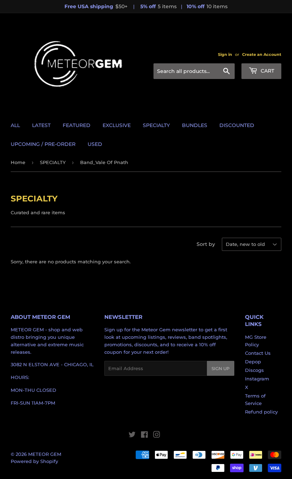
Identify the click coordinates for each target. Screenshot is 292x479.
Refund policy (261, 412)
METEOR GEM (44, 454)
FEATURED (76, 125)
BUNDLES (194, 125)
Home (18, 162)
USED (95, 144)
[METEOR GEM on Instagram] (156, 435)
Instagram (257, 378)
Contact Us (258, 353)
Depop (253, 361)
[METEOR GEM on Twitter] (132, 435)
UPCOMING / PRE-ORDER (43, 144)
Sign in (225, 54)
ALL (15, 125)
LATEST (41, 125)
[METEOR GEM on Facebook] (144, 435)
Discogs (254, 370)
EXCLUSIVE (117, 125)
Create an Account (261, 54)
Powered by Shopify (34, 461)
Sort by (206, 244)
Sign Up (221, 368)
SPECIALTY (156, 125)
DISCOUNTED (236, 125)
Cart (266, 71)
